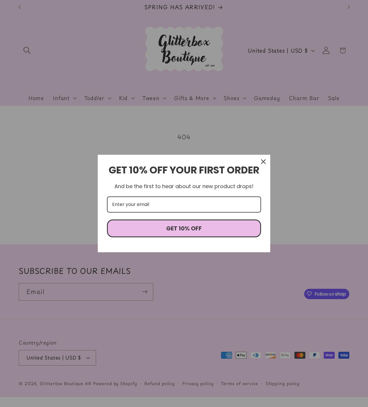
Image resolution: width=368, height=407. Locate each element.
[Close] (263, 162)
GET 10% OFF (184, 228)
